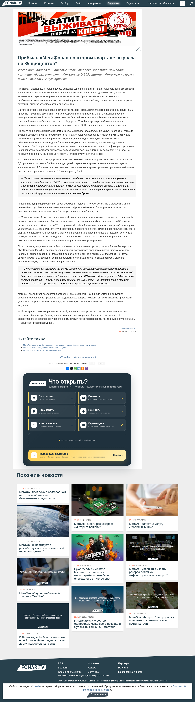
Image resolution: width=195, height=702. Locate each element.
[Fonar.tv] (12, 3)
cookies (82, 680)
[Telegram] (79, 368)
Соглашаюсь (98, 694)
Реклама (123, 667)
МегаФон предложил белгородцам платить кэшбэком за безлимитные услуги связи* (59, 345)
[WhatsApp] (75, 368)
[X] (71, 368)
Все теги (63, 667)
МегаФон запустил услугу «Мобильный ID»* (42, 350)
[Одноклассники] (82, 368)
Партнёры (123, 663)
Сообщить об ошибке (70, 672)
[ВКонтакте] (67, 368)
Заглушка (93, 672)
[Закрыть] (138, 49)
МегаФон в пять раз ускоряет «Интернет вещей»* (44, 347)
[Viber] (86, 368)
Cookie (36, 686)
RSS (60, 663)
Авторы (92, 667)
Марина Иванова (128, 328)
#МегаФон (65, 357)
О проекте (93, 663)
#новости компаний (85, 357)
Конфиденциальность (130, 672)
